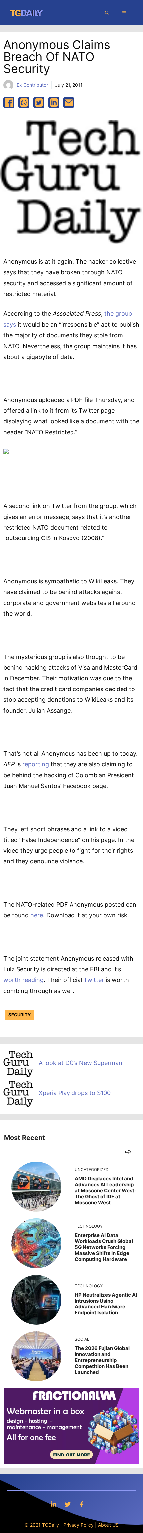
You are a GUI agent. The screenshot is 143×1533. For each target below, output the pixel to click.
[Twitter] (68, 1504)
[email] (68, 102)
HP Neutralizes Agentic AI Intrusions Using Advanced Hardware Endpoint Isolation (106, 1304)
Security (19, 1014)
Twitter (94, 979)
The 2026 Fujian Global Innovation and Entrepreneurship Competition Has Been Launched (102, 1360)
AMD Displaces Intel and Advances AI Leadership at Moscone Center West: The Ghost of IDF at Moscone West (105, 1190)
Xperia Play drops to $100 (75, 1092)
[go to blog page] (128, 1151)
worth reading (23, 979)
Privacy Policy (78, 1525)
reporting (35, 764)
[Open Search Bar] (107, 13)
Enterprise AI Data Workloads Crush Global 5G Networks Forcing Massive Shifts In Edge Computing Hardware (104, 1247)
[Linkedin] (53, 1504)
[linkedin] (53, 102)
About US (108, 1525)
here (36, 915)
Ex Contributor (32, 85)
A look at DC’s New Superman (80, 1062)
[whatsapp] (23, 102)
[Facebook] (82, 1504)
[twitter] (38, 102)
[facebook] (8, 102)
